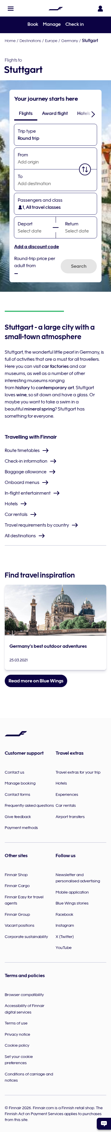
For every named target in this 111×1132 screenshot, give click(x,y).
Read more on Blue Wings (36, 681)
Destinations (30, 40)
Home (10, 40)
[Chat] (104, 1124)
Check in (74, 24)
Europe (51, 40)
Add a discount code (36, 246)
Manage (52, 24)
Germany (69, 40)
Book (33, 24)
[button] (11, 9)
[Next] (93, 114)
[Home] (56, 9)
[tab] (25, 113)
